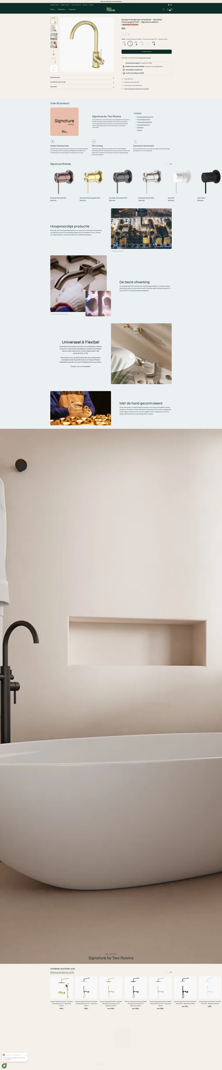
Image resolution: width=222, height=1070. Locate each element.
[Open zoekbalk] (163, 9)
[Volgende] (135, 1)
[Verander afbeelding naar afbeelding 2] (53, 28)
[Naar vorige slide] (166, 164)
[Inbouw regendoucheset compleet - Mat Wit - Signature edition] (210, 987)
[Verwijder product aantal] (128, 34)
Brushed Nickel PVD (143, 125)
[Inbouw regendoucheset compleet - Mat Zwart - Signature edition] (185, 987)
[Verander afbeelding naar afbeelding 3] (53, 36)
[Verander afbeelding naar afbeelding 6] (53, 60)
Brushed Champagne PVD (145, 117)
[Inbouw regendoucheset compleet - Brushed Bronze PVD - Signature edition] (86, 987)
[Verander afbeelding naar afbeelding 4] (53, 44)
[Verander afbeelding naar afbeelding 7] (53, 68)
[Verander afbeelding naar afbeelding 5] (53, 52)
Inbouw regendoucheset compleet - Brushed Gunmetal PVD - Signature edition (136, 1003)
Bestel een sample (145, 58)
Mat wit (139, 130)
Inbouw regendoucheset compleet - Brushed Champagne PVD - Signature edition (111, 1003)
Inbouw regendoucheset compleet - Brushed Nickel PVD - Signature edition (160, 1003)
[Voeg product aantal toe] (123, 34)
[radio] (124, 43)
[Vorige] (87, 1)
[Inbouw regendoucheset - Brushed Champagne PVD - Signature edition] (61, 987)
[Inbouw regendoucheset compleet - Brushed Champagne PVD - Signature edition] (111, 987)
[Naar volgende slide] (170, 164)
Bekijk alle (53, 200)
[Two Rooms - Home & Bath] (111, 9)
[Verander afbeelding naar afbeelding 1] (53, 20)
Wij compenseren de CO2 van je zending (136, 89)
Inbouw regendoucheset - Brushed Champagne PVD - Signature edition (61, 1003)
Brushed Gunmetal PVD (144, 122)
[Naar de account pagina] (167, 9)
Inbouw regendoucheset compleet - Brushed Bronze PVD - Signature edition (86, 1003)
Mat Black (140, 127)
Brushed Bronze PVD (143, 119)
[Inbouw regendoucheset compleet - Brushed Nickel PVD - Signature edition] (160, 987)
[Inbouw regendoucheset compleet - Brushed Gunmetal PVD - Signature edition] (135, 987)
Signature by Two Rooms (130, 24)
